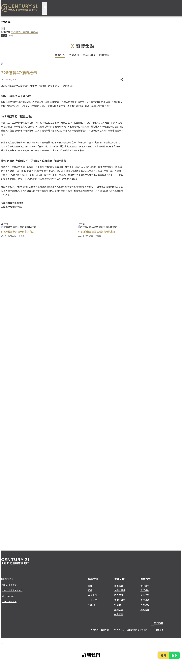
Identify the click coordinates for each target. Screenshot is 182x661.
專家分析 (60, 55)
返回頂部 (157, 623)
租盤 (90, 590)
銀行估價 (118, 609)
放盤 (164, 655)
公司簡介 (144, 585)
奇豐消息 (74, 55)
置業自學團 (89, 55)
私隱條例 (95, 629)
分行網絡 (144, 590)
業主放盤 (118, 585)
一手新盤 (92, 599)
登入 (4, 35)
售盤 (90, 585)
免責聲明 (105, 629)
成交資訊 (92, 595)
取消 (11, 35)
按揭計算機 (119, 590)
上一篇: (5, 223)
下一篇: (81, 223)
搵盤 (174, 655)
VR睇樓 (91, 604)
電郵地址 (5, 32)
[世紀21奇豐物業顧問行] (19, 8)
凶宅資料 (118, 614)
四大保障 (104, 55)
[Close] (2, 643)
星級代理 (144, 595)
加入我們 (144, 609)
